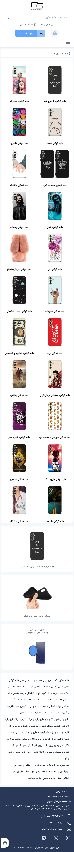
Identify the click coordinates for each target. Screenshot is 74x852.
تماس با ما (46, 24)
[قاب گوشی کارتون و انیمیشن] (19, 332)
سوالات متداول (27, 24)
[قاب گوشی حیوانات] (55, 290)
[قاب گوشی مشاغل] (19, 500)
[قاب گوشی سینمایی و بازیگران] (55, 374)
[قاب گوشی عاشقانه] (19, 164)
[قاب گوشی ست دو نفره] (55, 164)
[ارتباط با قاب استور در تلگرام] (44, 838)
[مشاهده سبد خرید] (55, 33)
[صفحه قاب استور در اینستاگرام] (68, 838)
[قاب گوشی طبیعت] (55, 500)
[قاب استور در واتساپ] (56, 838)
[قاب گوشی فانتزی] (19, 122)
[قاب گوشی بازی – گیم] (55, 458)
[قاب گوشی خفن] (55, 206)
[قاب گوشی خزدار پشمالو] (19, 248)
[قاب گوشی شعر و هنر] (19, 416)
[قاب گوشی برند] (55, 332)
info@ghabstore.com (52, 829)
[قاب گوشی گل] (55, 248)
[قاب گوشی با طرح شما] (55, 80)
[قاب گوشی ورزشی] (19, 374)
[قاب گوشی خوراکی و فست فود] (55, 416)
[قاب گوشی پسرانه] (19, 206)
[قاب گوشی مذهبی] (19, 458)
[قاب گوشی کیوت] (55, 122)
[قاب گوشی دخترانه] (19, 80)
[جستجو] (7, 17)
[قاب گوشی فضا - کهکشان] (19, 290)
